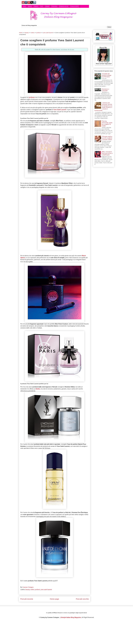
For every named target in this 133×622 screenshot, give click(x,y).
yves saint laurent (46, 589)
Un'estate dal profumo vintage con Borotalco (106, 75)
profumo (32, 97)
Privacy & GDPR (74, 6)
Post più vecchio (82, 599)
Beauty (30, 6)
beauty (27, 589)
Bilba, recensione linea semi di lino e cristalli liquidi (107, 153)
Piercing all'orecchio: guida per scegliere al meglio (107, 123)
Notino (38, 389)
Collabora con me (63, 6)
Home (24, 6)
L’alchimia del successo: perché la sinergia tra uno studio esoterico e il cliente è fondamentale (103, 106)
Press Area (54, 6)
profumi (37, 589)
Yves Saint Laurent (60, 109)
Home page (54, 599)
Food (41, 6)
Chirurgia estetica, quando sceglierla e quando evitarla (107, 138)
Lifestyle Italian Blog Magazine (70, 617)
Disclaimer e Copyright (105, 89)
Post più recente (26, 599)
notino (32, 589)
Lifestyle (47, 6)
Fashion (36, 6)
